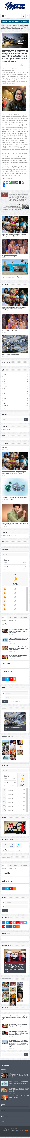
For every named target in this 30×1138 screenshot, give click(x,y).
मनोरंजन (5, 391)
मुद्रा (4, 393)
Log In (5, 701)
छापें (22, 65)
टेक (4, 381)
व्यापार (5, 403)
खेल (4, 379)
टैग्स (21, 617)
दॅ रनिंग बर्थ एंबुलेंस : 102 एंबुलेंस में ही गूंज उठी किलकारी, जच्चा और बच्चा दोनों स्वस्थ (18, 1022)
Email (26, 65)
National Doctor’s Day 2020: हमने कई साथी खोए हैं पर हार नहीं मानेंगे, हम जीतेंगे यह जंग (14, 498)
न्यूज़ (4, 388)
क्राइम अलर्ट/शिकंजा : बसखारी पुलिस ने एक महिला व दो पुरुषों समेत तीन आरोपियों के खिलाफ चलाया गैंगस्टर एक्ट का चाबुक (18, 1030)
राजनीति (5, 396)
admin (8, 64)
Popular (4, 617)
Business (10, 617)
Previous (12, 193)
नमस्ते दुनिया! (4, 447)
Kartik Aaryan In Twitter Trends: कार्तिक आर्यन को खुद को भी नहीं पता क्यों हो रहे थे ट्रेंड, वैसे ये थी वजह (15, 524)
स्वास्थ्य (5, 408)
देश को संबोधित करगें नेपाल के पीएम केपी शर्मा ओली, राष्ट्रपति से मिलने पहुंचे (18, 656)
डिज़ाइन (5, 386)
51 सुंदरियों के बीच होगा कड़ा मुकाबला (9, 256)
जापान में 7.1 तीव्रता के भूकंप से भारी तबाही (10, 354)
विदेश (5, 401)
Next (18, 204)
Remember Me (16, 701)
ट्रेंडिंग (5, 384)
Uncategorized (7, 376)
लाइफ (5, 398)
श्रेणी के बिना (23, 64)
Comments (15, 617)
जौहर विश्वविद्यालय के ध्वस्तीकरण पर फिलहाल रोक (13, 21)
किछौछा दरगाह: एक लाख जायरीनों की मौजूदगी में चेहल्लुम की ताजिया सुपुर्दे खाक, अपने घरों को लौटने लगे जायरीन (14, 235)
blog (5, 374)
